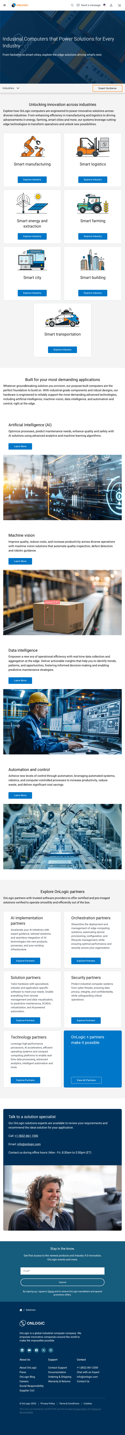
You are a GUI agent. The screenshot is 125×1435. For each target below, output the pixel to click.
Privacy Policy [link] (48, 1403)
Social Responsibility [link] (32, 1386)
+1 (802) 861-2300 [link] (87, 1368)
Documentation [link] (57, 1372)
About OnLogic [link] (28, 1368)
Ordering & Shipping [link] (59, 1377)
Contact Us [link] (83, 1381)
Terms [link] (51, 1291)
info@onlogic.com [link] (29, 1144)
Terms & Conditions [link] (69, 1403)
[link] (20, 5)
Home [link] (21, 1310)
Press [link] (23, 1372)
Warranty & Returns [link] (59, 1381)
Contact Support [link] (57, 1368)
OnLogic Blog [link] (27, 1377)
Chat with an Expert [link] (88, 1372)
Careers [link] (24, 1381)
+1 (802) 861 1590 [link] (26, 1136)
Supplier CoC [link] (27, 1391)
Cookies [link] (88, 1403)
